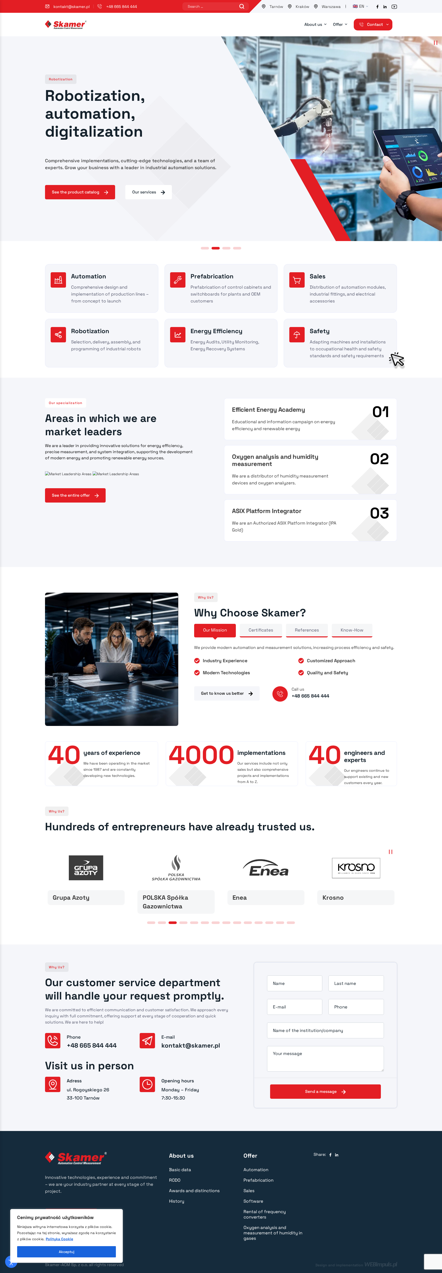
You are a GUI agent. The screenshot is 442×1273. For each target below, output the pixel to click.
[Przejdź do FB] (378, 6)
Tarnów (276, 6)
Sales (249, 1190)
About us (313, 24)
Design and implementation (356, 1265)
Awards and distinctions (194, 1190)
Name (279, 983)
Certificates (261, 630)
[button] (205, 248)
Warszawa (331, 6)
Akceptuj (66, 1251)
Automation (256, 1169)
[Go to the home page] (65, 24)
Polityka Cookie (59, 1239)
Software (253, 1201)
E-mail (279, 1007)
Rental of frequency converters (265, 1214)
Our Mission (215, 630)
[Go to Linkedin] (336, 1154)
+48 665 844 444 (121, 6)
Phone (340, 1007)
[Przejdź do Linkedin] (385, 6)
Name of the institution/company (308, 1030)
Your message (287, 1053)
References (307, 630)
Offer (338, 24)
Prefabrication (258, 1180)
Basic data (180, 1169)
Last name (345, 983)
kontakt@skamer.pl (71, 6)
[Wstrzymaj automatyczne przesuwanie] (435, 43)
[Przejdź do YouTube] (394, 6)
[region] (66, 1236)
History (176, 1201)
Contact (375, 24)
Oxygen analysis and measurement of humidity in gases (273, 1233)
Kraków (302, 6)
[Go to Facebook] (330, 1154)
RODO (174, 1180)
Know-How (352, 630)
